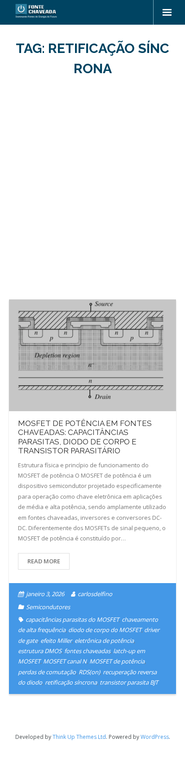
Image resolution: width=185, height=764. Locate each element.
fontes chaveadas (87, 651)
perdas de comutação (47, 672)
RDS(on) (89, 672)
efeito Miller (56, 641)
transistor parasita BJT (129, 682)
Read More (43, 561)
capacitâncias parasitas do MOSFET (72, 619)
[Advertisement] (92, 189)
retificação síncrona (71, 682)
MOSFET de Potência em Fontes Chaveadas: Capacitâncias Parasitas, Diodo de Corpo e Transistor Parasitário (85, 437)
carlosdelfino (95, 594)
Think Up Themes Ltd (79, 737)
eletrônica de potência (104, 641)
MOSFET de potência (117, 661)
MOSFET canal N (65, 661)
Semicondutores (48, 607)
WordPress (155, 737)
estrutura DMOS (40, 651)
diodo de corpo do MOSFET (104, 630)
